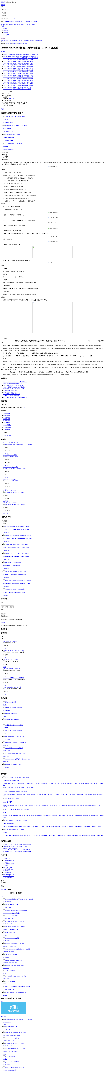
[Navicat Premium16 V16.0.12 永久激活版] (13, 492)
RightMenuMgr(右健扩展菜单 (10, 443)
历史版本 (3, 51)
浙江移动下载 (6, 419)
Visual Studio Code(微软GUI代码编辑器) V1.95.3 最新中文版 (18, 80)
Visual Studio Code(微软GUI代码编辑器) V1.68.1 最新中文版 (18, 61)
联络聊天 (37, 40)
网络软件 (3, 40)
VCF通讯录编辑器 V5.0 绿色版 (11, 668)
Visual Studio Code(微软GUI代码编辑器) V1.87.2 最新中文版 (18, 77)
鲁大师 (15, 21)
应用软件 (17, 40)
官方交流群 (4, 889)
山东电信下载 (6, 415)
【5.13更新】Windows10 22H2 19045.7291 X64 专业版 (17, 844)
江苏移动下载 (6, 417)
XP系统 (21, 24)
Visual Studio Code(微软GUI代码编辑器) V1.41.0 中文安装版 (18, 59)
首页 (2, 24)
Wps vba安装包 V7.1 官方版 (10, 455)
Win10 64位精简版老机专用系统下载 (12, 383)
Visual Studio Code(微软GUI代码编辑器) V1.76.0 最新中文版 (18, 73)
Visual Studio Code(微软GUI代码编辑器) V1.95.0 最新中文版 (18, 78)
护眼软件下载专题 (8, 869)
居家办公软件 (6, 858)
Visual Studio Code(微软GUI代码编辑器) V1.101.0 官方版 (17, 89)
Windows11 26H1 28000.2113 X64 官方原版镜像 (15, 382)
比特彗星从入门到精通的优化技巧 (12, 395)
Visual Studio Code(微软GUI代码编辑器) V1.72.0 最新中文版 (18, 70)
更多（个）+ (4, 1016)
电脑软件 (14, 43)
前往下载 (8, 435)
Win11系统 (16, 24)
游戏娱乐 (32, 40)
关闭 (4, 435)
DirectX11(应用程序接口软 (9, 502)
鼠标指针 (5, 35)
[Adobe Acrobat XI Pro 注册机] (11, 480)
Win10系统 (5, 24)
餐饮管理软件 (6, 870)
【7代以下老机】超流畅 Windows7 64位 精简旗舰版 (16, 850)
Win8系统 (5, 30)
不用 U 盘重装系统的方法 (9, 392)
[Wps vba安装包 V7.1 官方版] (10, 456)
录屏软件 (5, 865)
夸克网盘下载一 (7, 424)
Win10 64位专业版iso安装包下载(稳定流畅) (14, 387)
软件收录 (9, 889)
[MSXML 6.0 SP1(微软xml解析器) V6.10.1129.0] (15, 468)
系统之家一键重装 (32, 21)
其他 (3, 26)
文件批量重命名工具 (8, 864)
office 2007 (25, 21)
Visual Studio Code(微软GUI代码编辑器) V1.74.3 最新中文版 (18, 71)
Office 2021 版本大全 (8, 876)
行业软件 (22, 40)
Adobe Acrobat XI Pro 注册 (9, 479)
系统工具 (7, 40)
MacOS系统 (6, 34)
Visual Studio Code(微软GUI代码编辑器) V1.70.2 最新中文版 (18, 66)
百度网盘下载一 (7, 427)
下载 (4, 648)
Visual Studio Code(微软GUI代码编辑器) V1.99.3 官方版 (17, 87)
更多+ (2, 770)
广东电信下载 (6, 413)
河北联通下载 (6, 422)
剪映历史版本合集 (8, 877)
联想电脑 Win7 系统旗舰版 (10, 848)
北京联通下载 (6, 420)
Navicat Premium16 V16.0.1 (9, 490)
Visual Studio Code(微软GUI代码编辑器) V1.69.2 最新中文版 (18, 63)
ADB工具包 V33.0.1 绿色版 (10, 659)
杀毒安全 (27, 40)
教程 (34, 24)
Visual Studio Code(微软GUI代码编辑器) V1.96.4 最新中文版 (18, 82)
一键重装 (30, 24)
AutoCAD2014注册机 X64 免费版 (12, 687)
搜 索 (15, 18)
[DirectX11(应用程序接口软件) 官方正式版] (14, 504)
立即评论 (3, 622)
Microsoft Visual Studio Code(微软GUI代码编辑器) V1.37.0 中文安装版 (20, 58)
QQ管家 (6, 21)
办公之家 (25, 24)
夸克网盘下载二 (7, 425)
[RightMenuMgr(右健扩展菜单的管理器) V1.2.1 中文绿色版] (18, 444)
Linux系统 (5, 32)
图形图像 (12, 40)
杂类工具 (11, 98)
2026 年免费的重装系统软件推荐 (11, 394)
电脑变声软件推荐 (8, 872)
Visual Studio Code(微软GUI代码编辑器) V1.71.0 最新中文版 (18, 68)
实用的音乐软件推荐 (8, 860)
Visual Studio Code (22, 43)
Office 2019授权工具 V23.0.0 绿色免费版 (13, 678)
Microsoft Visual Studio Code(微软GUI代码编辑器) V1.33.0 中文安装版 (20, 56)
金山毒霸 (10, 21)
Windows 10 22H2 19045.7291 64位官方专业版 (15, 846)
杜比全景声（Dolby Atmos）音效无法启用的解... (15, 397)
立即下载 (5, 453)
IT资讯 (5, 29)
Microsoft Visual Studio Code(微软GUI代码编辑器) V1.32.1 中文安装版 (20, 54)
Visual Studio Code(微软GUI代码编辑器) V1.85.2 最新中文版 (18, 75)
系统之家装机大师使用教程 (10, 390)
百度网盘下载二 (7, 429)
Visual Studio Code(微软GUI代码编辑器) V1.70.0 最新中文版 (18, 64)
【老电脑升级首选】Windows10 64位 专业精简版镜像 (17, 851)
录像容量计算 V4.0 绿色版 (10, 641)
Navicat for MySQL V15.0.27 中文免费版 (13, 650)
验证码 (2, 609)
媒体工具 (41, 40)
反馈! (24, 407)
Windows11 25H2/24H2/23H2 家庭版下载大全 (14, 385)
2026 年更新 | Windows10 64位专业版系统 (13, 388)
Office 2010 (19, 21)
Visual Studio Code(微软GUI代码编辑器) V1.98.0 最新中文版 (18, 85)
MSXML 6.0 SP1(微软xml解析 (10, 467)
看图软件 (5, 862)
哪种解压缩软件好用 (8, 874)
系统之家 (3, 2)
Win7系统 (11, 24)
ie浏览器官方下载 (7, 867)
